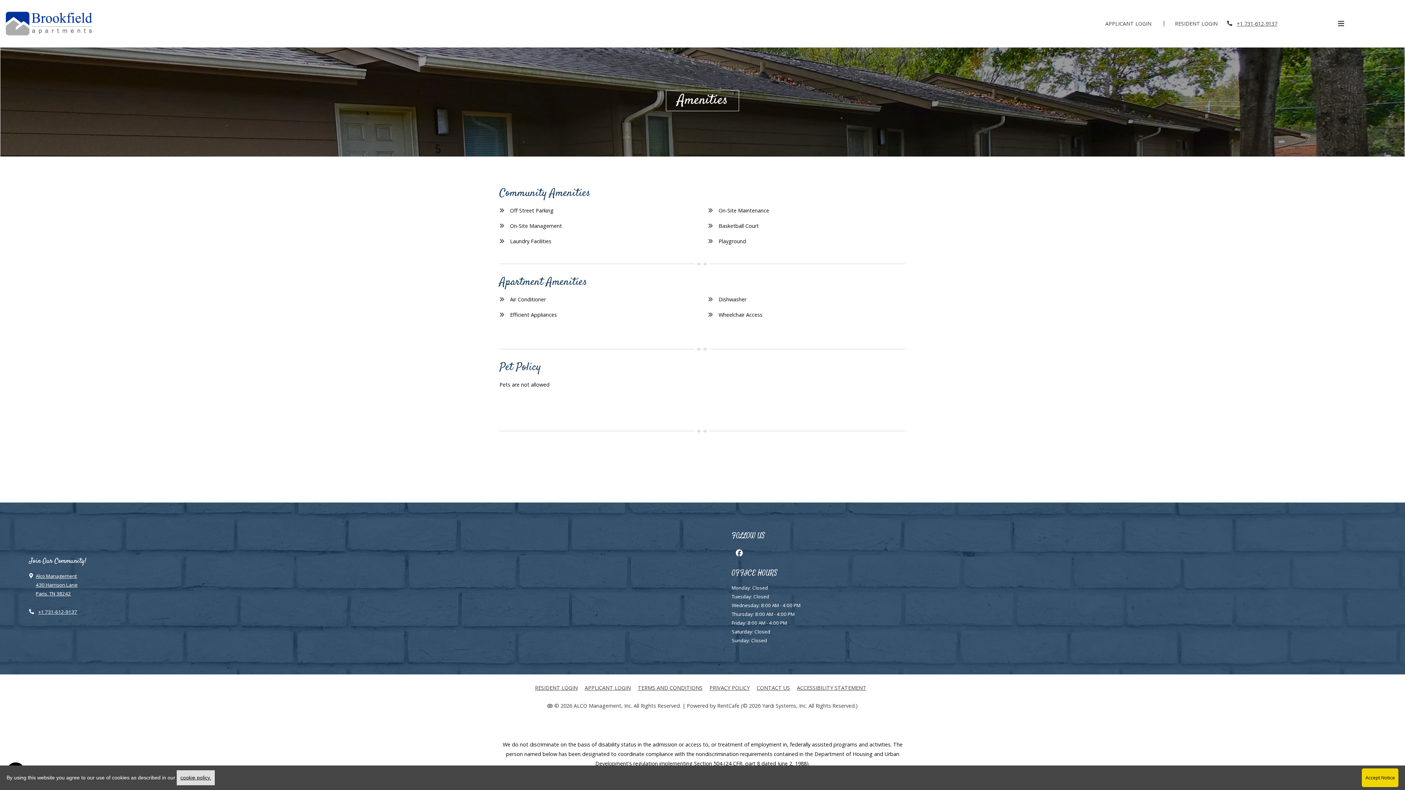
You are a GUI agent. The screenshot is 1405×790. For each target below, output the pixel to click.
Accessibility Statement (831, 687)
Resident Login (1200, 23)
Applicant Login (1132, 23)
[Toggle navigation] (1341, 23)
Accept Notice (1380, 777)
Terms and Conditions (670, 687)
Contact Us (773, 687)
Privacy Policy (729, 687)
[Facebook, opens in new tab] (739, 553)
